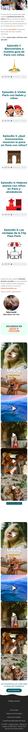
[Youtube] (7, 705)
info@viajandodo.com (9, 288)
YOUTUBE (14, 331)
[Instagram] (3, 705)
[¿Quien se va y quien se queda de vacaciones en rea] (14, 487)
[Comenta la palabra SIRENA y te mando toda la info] (14, 408)
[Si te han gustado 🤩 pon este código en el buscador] (14, 355)
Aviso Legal (14, 710)
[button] (21, 2)
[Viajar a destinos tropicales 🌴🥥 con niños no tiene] (14, 461)
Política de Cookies (14, 717)
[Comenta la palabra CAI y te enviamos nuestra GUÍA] (14, 382)
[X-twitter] (17, 705)
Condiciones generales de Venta (14, 721)
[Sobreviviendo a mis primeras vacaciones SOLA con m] (14, 435)
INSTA (13, 328)
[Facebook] (12, 705)
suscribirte (12, 29)
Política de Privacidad (14, 713)
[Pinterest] (21, 705)
